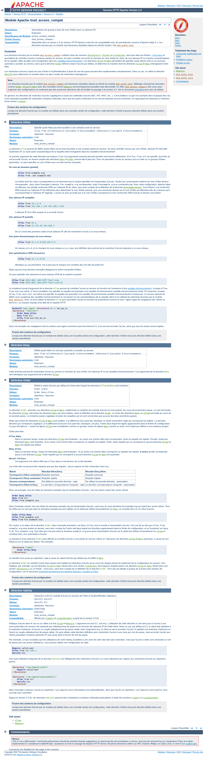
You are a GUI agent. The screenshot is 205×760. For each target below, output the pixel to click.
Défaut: (13, 392)
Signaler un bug (183, 63)
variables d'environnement (69, 61)
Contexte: (15, 134)
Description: (11, 30)
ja (169, 24)
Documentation (34, 14)
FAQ (179, 6)
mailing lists (191, 743)
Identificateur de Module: (18, 36)
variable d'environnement (140, 288)
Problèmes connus (184, 59)
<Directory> (94, 55)
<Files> (106, 55)
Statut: (8, 33)
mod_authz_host (125, 45)
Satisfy (9, 74)
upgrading (139, 89)
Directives (171, 6)
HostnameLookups (133, 187)
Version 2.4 (49, 14)
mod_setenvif (16, 300)
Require (68, 87)
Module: (14, 143)
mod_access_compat (50, 55)
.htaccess (156, 55)
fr (165, 24)
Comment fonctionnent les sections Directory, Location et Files (68, 571)
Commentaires (182, 81)
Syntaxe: (14, 131)
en (160, 24)
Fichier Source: (13, 39)
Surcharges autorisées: (21, 137)
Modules (161, 6)
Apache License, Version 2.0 (29, 755)
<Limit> (22, 101)
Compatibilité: (12, 42)
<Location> (119, 55)
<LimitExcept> (64, 618)
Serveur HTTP (20, 14)
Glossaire (187, 6)
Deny (108, 61)
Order (58, 64)
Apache (8, 14)
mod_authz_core (184, 78)
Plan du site (198, 6)
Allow (100, 61)
